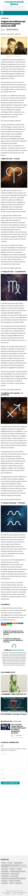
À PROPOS (7, 894)
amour (10, 863)
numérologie (6, 873)
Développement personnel (18, 871)
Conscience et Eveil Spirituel (14, 3)
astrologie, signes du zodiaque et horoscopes (10, 865)
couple (19, 869)
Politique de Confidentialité (19, 892)
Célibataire (5, 871)
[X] (9, 623)
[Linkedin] (20, 623)
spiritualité (5, 883)
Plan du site (20, 894)
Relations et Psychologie (17, 711)
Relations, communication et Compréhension (14, 878)
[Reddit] (15, 623)
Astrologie (17, 721)
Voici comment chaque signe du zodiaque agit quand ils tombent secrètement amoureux (18, 728)
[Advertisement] (14, 806)
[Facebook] (3, 623)
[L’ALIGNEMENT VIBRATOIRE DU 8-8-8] (14, 683)
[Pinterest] (3, 624)
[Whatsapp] (9, 624)
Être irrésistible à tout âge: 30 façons (14, 714)
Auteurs (14, 894)
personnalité (15, 873)
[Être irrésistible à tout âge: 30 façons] (14, 704)
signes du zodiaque (15, 881)
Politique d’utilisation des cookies (14, 891)
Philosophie (5, 711)
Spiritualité (5, 691)
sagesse (5, 881)
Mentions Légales (6, 892)
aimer (4, 863)
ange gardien (18, 863)
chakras (13, 869)
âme (12, 883)
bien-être (5, 869)
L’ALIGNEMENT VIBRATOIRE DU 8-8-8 (13, 694)
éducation (19, 883)
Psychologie (15, 876)
